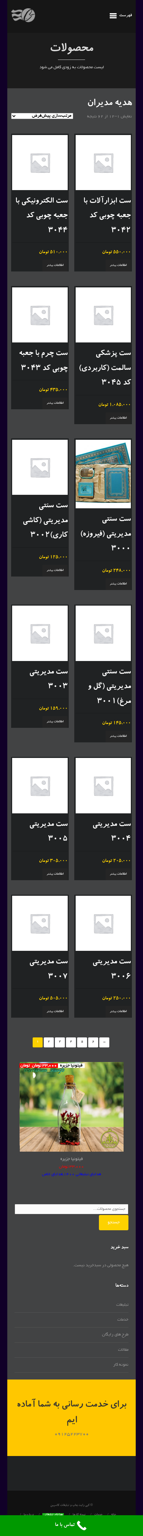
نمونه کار (120, 1365)
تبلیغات (122, 1305)
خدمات (122, 1320)
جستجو (114, 1222)
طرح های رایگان (115, 1334)
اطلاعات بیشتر (118, 265)
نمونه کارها (79, 1515)
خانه (113, 1515)
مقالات (123, 1350)
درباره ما (29, 1515)
